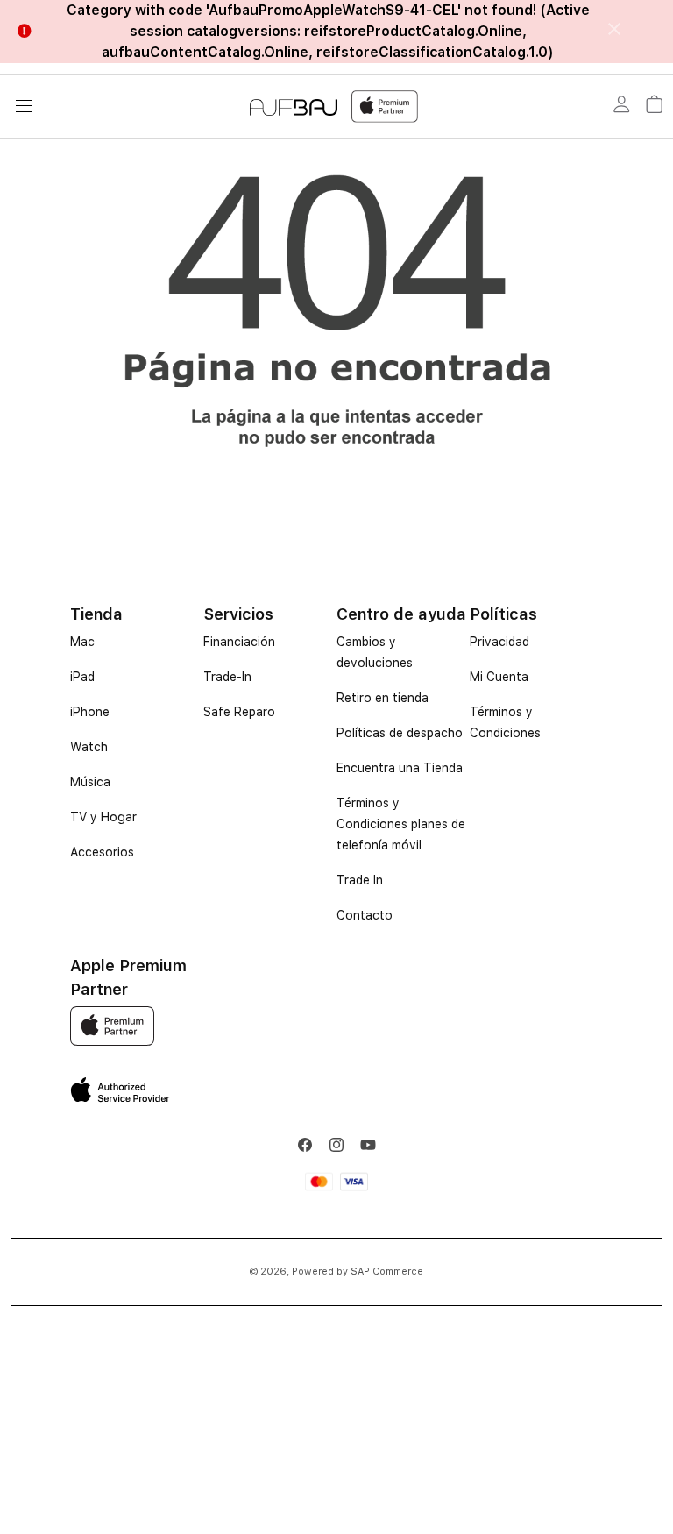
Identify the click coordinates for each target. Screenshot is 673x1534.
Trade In (359, 880)
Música (90, 782)
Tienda (96, 614)
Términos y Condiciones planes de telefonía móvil (400, 824)
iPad (82, 677)
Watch (89, 747)
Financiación (239, 642)
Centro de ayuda (401, 614)
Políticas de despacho (399, 733)
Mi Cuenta (499, 677)
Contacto (364, 915)
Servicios (238, 614)
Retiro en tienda (382, 698)
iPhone (90, 712)
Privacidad (499, 642)
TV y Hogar (103, 817)
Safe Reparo (239, 712)
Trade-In (227, 677)
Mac (82, 642)
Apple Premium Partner (128, 977)
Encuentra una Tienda (399, 768)
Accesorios (102, 852)
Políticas (503, 614)
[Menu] (24, 106)
